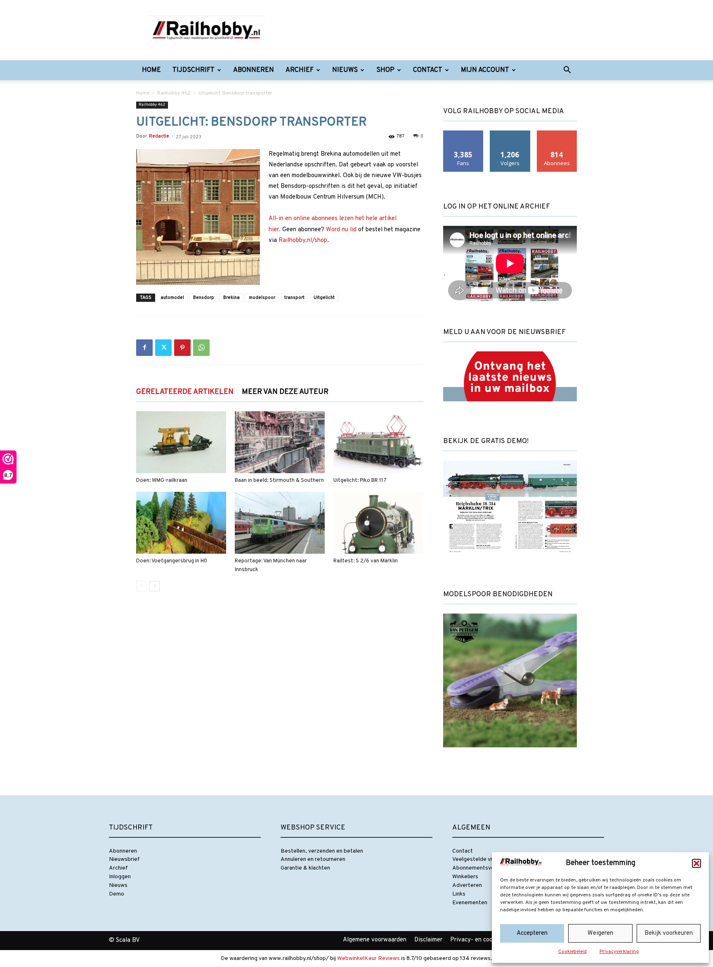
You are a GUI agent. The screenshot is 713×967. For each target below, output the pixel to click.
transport (294, 298)
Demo (116, 894)
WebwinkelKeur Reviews (368, 958)
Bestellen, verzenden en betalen (322, 851)
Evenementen (469, 902)
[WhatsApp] (201, 347)
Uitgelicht (324, 298)
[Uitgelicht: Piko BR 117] (378, 442)
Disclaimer (428, 940)
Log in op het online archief (496, 206)
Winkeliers (465, 876)
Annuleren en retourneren (313, 859)
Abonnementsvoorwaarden (486, 868)
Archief (300, 70)
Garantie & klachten (305, 868)
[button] (696, 863)
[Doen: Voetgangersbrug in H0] (181, 523)
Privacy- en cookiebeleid (483, 940)
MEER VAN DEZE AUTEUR (285, 392)
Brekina (231, 298)
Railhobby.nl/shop (303, 240)
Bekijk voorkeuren (669, 933)
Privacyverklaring (619, 951)
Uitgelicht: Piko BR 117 (360, 480)
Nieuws (345, 70)
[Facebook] (144, 347)
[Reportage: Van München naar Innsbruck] (280, 523)
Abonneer (557, 133)
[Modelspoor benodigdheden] (510, 754)
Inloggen (120, 876)
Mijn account (485, 70)
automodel (172, 298)
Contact (427, 70)
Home (151, 70)
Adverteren (467, 885)
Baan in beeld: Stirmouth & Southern (279, 480)
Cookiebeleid (572, 951)
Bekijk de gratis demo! (486, 441)
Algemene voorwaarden (374, 940)
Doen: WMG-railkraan (161, 480)
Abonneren (253, 70)
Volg (510, 133)
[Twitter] (163, 347)
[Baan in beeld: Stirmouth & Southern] (280, 442)
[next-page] (154, 586)
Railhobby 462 (174, 93)
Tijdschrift (193, 70)
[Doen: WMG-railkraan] (181, 442)
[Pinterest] (182, 347)
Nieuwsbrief (124, 859)
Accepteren (532, 933)
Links (458, 894)
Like (463, 133)
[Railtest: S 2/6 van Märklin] (378, 523)
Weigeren (600, 933)
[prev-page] (141, 586)
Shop (385, 70)
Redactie (159, 136)
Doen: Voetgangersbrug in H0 (171, 561)
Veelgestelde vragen (478, 859)
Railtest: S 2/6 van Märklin (365, 561)
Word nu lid (341, 230)
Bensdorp (203, 298)
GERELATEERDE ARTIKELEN (185, 392)
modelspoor (262, 298)
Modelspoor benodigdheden (497, 594)
